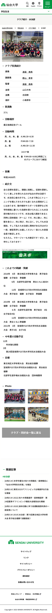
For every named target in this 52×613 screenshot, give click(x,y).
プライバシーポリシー (26, 570)
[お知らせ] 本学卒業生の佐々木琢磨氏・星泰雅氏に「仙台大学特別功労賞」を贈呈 (26, 482)
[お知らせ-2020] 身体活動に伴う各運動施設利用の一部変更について (27, 508)
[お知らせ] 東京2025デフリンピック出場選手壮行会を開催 (27, 491)
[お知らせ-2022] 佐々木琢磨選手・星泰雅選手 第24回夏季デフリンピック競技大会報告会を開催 (26, 499)
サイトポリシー (26, 563)
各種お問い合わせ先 (26, 582)
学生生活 (21, 28)
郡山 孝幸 (27, 77)
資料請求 (26, 576)
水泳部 (7, 476)
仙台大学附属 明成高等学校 (25, 599)
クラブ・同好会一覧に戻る (26, 432)
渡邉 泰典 (27, 71)
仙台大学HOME (7, 28)
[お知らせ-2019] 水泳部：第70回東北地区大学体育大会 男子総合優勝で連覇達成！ (26, 516)
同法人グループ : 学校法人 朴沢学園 (25, 594)
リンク (26, 557)
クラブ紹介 (32, 28)
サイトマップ (26, 551)
